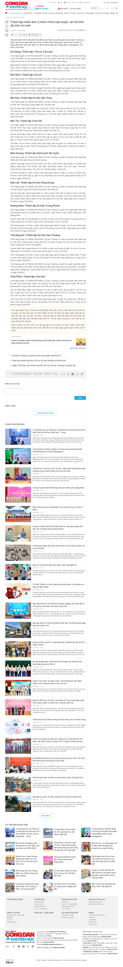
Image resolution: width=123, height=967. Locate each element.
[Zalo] (7, 26)
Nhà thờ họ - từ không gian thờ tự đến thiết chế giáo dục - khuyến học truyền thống (104, 845)
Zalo (61, 2)
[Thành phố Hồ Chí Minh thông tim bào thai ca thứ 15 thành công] (18, 726)
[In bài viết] (6, 36)
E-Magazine (92, 919)
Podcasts (92, 917)
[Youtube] (23, 947)
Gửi (80, 398)
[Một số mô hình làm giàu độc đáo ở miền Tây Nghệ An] (18, 572)
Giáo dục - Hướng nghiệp (69, 904)
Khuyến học (28, 13)
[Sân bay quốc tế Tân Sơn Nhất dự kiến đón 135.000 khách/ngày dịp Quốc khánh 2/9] (18, 630)
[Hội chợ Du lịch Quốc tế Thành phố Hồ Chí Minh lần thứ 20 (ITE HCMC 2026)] (18, 649)
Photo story (93, 924)
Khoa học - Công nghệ (85, 13)
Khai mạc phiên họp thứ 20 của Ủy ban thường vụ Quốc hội (38, 360)
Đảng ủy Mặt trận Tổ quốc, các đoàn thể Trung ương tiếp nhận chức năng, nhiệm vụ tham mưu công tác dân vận (58, 701)
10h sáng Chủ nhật (68, 917)
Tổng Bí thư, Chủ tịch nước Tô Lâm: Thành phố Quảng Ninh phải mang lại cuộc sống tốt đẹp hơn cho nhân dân (59, 469)
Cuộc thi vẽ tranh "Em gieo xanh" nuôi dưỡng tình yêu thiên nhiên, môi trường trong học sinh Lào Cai (57, 682)
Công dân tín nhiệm (68, 915)
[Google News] (81, 30)
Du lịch (9, 919)
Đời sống (10, 917)
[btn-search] (116, 8)
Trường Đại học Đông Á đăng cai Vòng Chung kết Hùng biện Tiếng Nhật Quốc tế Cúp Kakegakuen (57, 450)
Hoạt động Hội (39, 902)
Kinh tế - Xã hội (70, 13)
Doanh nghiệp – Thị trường (15, 915)
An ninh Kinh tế (12, 922)
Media (112, 13)
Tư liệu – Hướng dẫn (40, 908)
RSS (7, 946)
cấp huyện (38, 373)
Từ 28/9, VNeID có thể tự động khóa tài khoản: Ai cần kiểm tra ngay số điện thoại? (58, 585)
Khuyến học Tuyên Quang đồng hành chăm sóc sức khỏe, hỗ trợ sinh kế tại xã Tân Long (26, 860)
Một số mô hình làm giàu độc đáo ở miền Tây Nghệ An (55, 565)
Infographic (93, 922)
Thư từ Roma (66, 908)
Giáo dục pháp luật (56, 13)
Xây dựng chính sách (95, 902)
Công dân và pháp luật (96, 904)
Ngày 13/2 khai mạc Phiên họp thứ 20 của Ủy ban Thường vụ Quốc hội (44, 365)
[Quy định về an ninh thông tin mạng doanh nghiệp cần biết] (48, 887)
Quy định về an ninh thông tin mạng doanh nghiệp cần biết (65, 886)
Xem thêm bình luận (45, 413)
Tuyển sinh (65, 902)
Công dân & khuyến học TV (97, 915)
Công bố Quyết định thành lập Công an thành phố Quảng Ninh (58, 488)
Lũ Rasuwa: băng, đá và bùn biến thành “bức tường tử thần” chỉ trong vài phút (59, 547)
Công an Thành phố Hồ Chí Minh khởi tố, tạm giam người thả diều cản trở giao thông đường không (57, 527)
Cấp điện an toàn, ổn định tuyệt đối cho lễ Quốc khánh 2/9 (57, 797)
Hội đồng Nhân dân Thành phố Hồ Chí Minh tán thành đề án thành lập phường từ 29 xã (57, 663)
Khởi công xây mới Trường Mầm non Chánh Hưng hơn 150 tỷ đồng (58, 508)
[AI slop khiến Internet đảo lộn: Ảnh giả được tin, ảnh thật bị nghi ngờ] (48, 833)
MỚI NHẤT (64, 9)
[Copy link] (6, 31)
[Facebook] (6, 23)
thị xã (55, 373)
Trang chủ (8, 17)
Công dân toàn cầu (68, 906)
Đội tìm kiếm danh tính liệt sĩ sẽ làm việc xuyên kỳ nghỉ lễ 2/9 (58, 778)
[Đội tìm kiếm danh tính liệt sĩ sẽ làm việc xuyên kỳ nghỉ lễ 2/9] (18, 784)
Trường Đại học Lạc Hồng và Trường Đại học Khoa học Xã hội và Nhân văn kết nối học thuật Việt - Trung (59, 431)
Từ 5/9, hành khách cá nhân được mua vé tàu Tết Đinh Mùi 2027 (65, 873)
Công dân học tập (40, 13)
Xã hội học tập (39, 904)
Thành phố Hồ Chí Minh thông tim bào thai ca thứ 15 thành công (59, 720)
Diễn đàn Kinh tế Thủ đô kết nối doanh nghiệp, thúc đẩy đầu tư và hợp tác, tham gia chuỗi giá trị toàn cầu (59, 605)
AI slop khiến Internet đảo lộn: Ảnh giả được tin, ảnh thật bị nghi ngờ (64, 831)
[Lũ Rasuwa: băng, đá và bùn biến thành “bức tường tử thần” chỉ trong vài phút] (18, 553)
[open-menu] (117, 13)
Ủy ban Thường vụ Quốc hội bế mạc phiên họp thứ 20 (36, 355)
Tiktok (76, 2)
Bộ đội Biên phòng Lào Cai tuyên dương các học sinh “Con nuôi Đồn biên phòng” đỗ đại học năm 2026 (59, 759)
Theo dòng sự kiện (15, 13)
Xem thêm (45, 816)
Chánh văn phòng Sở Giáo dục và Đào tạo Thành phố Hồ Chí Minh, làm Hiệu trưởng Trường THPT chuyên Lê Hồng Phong (57, 740)
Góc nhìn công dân (102, 13)
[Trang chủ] (6, 13)
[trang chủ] (26, 5)
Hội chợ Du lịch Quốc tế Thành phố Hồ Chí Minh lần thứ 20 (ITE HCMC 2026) (59, 643)
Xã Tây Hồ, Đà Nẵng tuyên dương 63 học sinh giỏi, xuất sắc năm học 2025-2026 (27, 845)
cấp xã (47, 373)
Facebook (53, 2)
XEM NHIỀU (76, 9)
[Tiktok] (28, 947)
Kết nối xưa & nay (39, 906)
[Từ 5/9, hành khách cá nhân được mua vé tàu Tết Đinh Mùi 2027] (48, 874)
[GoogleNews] (33, 947)
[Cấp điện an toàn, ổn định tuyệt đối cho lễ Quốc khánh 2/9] (18, 804)
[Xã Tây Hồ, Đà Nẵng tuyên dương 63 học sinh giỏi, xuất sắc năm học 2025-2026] (10, 847)
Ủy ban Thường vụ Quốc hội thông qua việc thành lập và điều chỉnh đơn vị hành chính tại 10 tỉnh (41, 341)
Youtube (68, 2)
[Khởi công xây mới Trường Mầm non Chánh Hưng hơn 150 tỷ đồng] (18, 514)
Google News (85, 2)
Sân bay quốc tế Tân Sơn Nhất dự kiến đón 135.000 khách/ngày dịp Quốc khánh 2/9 (59, 624)
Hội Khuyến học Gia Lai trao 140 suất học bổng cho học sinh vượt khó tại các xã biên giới (103, 860)
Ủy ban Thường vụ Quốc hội (22, 373)
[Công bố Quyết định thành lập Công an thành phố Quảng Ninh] (18, 495)
